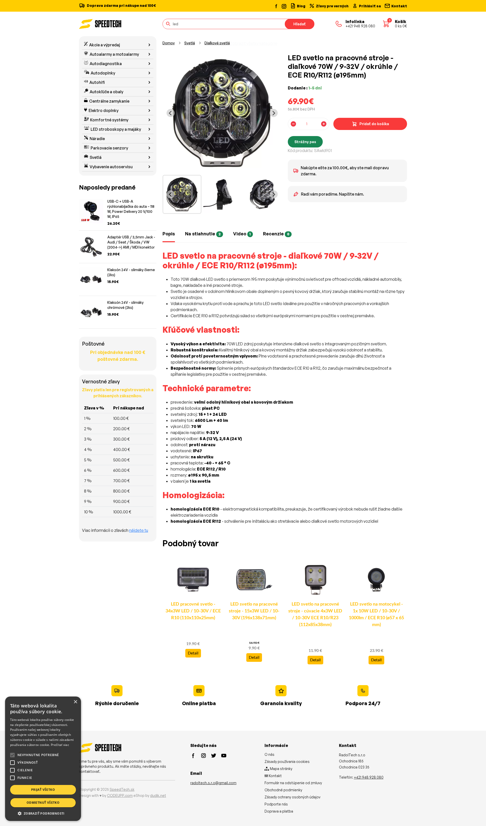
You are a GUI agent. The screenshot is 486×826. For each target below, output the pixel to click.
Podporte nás (276, 804)
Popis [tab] (169, 233)
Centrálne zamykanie (109, 101)
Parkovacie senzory (109, 148)
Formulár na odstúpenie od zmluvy (293, 783)
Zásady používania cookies (287, 761)
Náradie (97, 138)
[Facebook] (276, 6)
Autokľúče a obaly (106, 91)
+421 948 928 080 (368, 777)
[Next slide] (274, 113)
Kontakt (275, 776)
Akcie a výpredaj (104, 44)
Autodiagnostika (106, 63)
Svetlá (96, 157)
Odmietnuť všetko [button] (43, 802)
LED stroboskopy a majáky (116, 129)
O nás (269, 754)
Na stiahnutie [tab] (203, 233)
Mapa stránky (280, 768)
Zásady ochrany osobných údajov (292, 797)
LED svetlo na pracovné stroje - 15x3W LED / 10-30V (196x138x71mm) (254, 611)
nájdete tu (138, 530)
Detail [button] (193, 653)
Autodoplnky (103, 73)
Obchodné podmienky (283, 790)
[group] (182, 194)
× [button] (75, 702)
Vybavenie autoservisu (111, 166)
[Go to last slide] (171, 113)
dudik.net (158, 795)
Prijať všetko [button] (43, 789)
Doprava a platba (279, 811)
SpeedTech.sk (122, 789)
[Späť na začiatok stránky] (475, 814)
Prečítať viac (60, 745)
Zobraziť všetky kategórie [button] (253, 43)
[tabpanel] (285, 391)
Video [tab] (242, 233)
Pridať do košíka (374, 124)
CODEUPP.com (120, 795)
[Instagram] (284, 6)
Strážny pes (305, 142)
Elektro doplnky (103, 110)
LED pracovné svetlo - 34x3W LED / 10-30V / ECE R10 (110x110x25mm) (193, 611)
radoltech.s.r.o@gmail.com (213, 783)
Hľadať (299, 24)
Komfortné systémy (109, 119)
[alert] (43, 759)
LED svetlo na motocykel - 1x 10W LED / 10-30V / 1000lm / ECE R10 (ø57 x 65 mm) (376, 614)
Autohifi (97, 82)
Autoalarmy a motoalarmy (114, 54)
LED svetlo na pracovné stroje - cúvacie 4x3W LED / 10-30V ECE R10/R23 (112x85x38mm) (315, 614)
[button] (43, 813)
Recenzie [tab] (276, 233)
